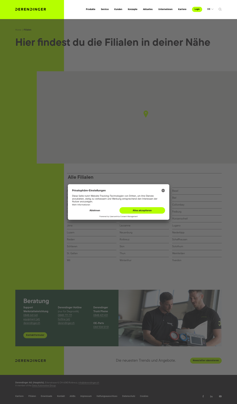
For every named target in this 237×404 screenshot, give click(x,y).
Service (105, 9)
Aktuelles (148, 9)
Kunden (118, 9)
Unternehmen (165, 9)
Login (197, 9)
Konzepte (132, 9)
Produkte (90, 9)
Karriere (182, 9)
